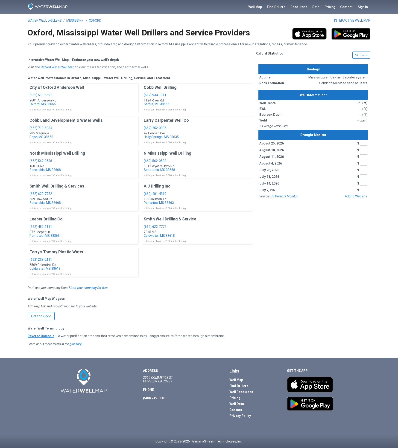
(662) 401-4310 (155, 194)
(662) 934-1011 (155, 95)
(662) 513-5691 (40, 95)
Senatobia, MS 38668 (45, 170)
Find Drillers (276, 7)
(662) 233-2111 (40, 259)
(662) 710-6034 (40, 128)
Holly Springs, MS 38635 (161, 137)
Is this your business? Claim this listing (50, 109)
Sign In (363, 7)
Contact (346, 7)
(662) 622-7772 (40, 194)
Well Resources (241, 392)
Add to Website (356, 196)
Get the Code (41, 316)
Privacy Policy (240, 416)
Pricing (330, 7)
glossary (75, 344)
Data (315, 7)
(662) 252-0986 (155, 128)
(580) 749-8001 (154, 398)
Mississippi (75, 20)
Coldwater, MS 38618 (159, 235)
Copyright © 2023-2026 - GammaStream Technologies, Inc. (199, 441)
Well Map (255, 7)
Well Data (236, 404)
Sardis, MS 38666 (156, 104)
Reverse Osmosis (41, 336)
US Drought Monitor (284, 196)
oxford (95, 20)
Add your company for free (89, 288)
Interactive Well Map (352, 20)
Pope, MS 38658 (41, 137)
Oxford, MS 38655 (42, 104)
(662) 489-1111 (40, 226)
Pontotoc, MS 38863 (159, 203)
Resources (298, 7)
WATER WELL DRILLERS (45, 20)
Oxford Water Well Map (57, 67)
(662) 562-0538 (40, 161)
